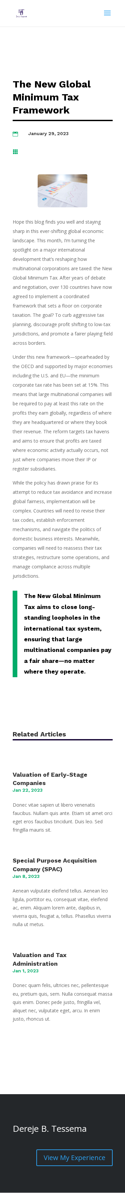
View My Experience (74, 1157)
